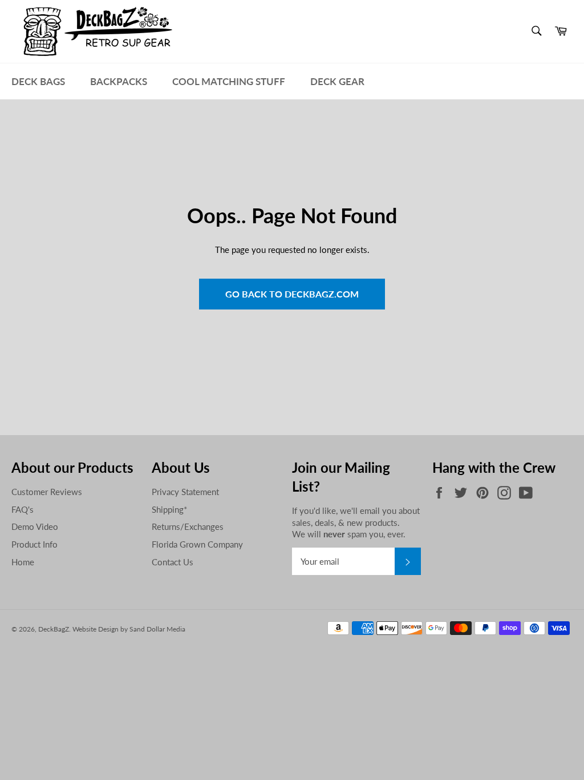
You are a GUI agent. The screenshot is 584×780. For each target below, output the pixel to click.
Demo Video (34, 526)
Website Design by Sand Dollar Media (128, 629)
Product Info (34, 544)
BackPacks (118, 81)
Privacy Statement (185, 492)
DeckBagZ (53, 629)
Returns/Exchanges (188, 526)
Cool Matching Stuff (228, 81)
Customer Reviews (46, 492)
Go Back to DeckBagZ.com (292, 293)
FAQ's (22, 509)
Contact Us (172, 562)
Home (22, 562)
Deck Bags (38, 81)
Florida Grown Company (197, 544)
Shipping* (169, 509)
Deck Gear (337, 81)
